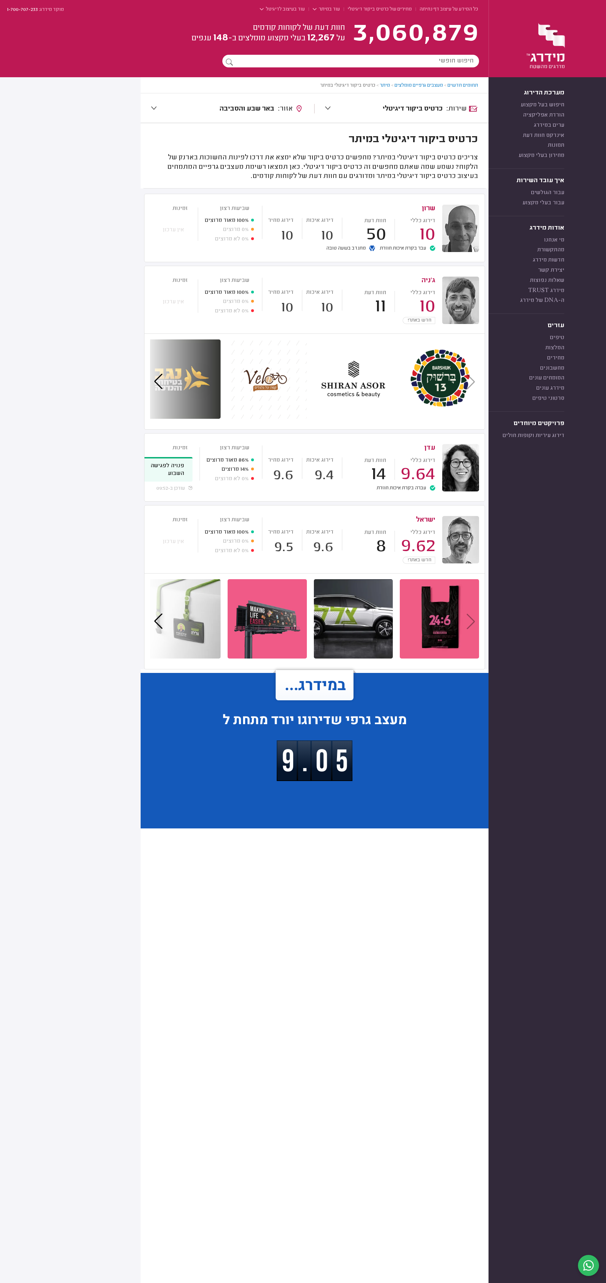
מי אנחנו (554, 240)
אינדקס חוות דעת (543, 135)
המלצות (554, 348)
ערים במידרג (549, 125)
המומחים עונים (546, 378)
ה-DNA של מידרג (542, 300)
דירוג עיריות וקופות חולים (533, 435)
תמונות (556, 145)
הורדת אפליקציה (543, 115)
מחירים (555, 358)
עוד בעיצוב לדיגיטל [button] (285, 9)
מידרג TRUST (546, 290)
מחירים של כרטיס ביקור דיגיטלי (380, 9)
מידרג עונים (550, 388)
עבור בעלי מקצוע (543, 203)
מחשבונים (552, 368)
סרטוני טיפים (548, 398)
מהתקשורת (550, 250)
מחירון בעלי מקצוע (541, 155)
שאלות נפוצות (547, 280)
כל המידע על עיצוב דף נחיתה (448, 9)
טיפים (557, 338)
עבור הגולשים (547, 193)
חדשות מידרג (548, 260)
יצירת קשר (551, 270)
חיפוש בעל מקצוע (542, 105)
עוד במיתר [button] (329, 9)
